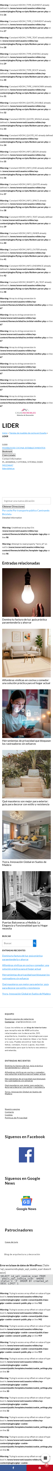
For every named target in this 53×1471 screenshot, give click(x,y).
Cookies (9, 1115)
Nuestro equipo (12, 1109)
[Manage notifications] (46, 1465)
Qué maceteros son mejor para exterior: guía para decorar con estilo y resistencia (25, 1086)
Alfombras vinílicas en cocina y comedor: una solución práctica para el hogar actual (25, 1073)
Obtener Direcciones (13, 506)
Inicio (4, 433)
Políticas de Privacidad (16, 1118)
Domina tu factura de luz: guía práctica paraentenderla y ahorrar (24, 1066)
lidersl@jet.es (8, 468)
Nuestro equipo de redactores (19, 1019)
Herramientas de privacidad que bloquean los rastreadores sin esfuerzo (25, 1080)
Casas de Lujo (11, 1242)
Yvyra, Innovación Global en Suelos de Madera (26, 993)
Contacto (9, 1112)
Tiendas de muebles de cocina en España (27, 433)
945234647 (7, 465)
